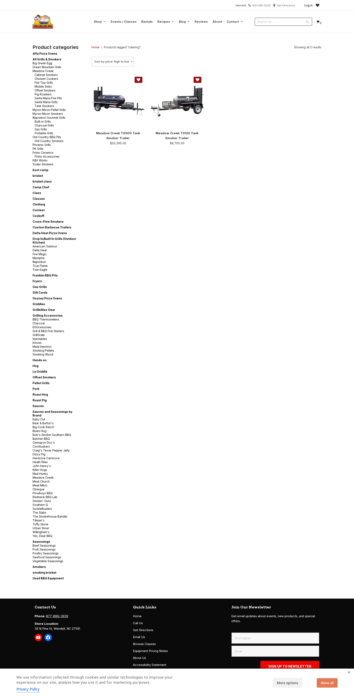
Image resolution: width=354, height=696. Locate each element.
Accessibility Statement (149, 665)
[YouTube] (38, 637)
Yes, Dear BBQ (42, 536)
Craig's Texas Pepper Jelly (51, 450)
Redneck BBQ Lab (45, 497)
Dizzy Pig (39, 454)
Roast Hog (40, 394)
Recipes (163, 22)
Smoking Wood (43, 354)
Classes (39, 198)
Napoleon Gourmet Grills (49, 117)
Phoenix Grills (42, 145)
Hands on (40, 360)
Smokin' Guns (42, 501)
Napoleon (39, 262)
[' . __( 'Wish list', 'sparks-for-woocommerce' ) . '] (317, 5)
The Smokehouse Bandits (50, 516)
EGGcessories (42, 327)
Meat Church (41, 481)
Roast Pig (40, 400)
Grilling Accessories (48, 315)
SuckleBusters (42, 508)
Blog (182, 22)
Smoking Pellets (43, 350)
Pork (36, 388)
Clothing (39, 204)
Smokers (39, 567)
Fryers (37, 281)
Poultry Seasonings (46, 553)
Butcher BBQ (41, 438)
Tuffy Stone (40, 524)
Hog (36, 366)
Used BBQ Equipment (48, 578)
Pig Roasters (43, 94)
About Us (139, 658)
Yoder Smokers (43, 164)
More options (287, 683)
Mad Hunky (40, 473)
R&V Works (40, 160)
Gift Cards (40, 292)
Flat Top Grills (44, 82)
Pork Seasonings (44, 549)
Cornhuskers (41, 446)
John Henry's (42, 466)
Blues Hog (40, 431)
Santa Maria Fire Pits (48, 98)
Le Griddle (40, 371)
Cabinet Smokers (46, 75)
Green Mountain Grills (47, 67)
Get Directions (286, 5)
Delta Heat (40, 250)
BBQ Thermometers (46, 319)
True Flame (40, 265)
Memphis (39, 258)
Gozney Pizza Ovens (47, 298)
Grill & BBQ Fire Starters (48, 331)
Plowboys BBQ (43, 493)
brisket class (42, 181)
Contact (233, 22)
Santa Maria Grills (46, 102)
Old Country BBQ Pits (47, 137)
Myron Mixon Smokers (48, 113)
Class (37, 193)
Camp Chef (41, 187)
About (217, 22)
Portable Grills (44, 133)
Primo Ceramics (43, 152)
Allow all (327, 683)
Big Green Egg (42, 63)
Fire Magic (40, 254)
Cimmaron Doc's (44, 442)
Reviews (201, 22)
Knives (37, 342)
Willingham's (41, 532)
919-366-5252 (261, 5)
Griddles (39, 304)
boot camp (40, 170)
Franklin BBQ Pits (45, 275)
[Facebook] (48, 637)
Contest (39, 210)
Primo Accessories (47, 156)
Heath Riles (40, 462)
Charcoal (39, 323)
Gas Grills (41, 129)
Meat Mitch (40, 485)
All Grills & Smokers (47, 59)
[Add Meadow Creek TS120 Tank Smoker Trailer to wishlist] (197, 80)
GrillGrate (39, 335)
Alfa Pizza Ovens (45, 53)
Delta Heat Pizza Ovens (50, 233)
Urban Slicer (41, 528)
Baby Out (39, 419)
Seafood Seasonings (47, 557)
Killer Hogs (40, 470)
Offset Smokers (45, 90)
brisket (38, 175)
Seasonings (41, 541)
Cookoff (38, 216)
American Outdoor (45, 246)
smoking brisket (44, 572)
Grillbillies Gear (44, 309)
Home (96, 47)
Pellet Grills (41, 383)
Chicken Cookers (46, 78)
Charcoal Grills (44, 125)
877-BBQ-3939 (57, 616)
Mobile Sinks (43, 86)
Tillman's (38, 520)
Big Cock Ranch (43, 427)
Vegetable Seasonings (48, 561)
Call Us (138, 623)
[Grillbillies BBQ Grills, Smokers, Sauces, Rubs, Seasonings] (43, 22)
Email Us (139, 637)
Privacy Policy (28, 689)
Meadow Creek (43, 71)
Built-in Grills (43, 121)
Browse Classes (144, 644)
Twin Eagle (40, 269)
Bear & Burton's (43, 423)
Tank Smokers (44, 106)
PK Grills (38, 148)
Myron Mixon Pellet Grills (49, 110)
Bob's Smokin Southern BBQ (52, 435)
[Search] (307, 22)
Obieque (38, 489)
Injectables (40, 339)
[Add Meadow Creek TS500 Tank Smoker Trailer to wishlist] (138, 80)
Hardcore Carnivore (46, 458)
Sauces (38, 406)
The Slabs (39, 512)
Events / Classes (124, 22)
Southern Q (40, 504)
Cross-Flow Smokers (48, 221)
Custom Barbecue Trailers (52, 227)
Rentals (147, 22)
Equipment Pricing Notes (150, 651)
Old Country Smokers (49, 141)
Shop (98, 22)
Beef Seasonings (44, 545)
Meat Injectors (42, 346)
